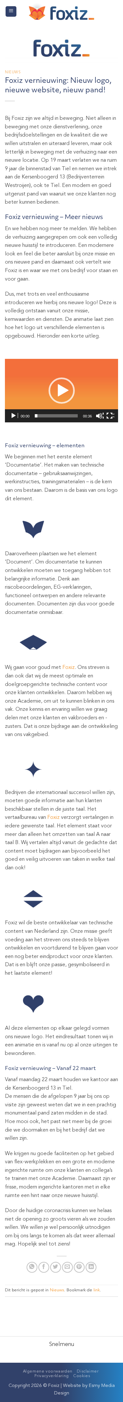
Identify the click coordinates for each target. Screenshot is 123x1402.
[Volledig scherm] (110, 416)
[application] (61, 390)
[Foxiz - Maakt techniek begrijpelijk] (61, 11)
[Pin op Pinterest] (79, 1267)
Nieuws (12, 72)
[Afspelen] (14, 416)
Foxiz (68, 667)
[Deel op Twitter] (55, 1267)
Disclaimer (87, 1372)
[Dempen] (100, 416)
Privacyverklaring (51, 1376)
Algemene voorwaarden (47, 1372)
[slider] (56, 415)
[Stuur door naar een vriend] (67, 1267)
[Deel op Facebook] (43, 1267)
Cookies (81, 1376)
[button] (11, 11)
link (96, 1290)
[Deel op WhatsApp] (32, 1267)
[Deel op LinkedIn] (91, 1267)
